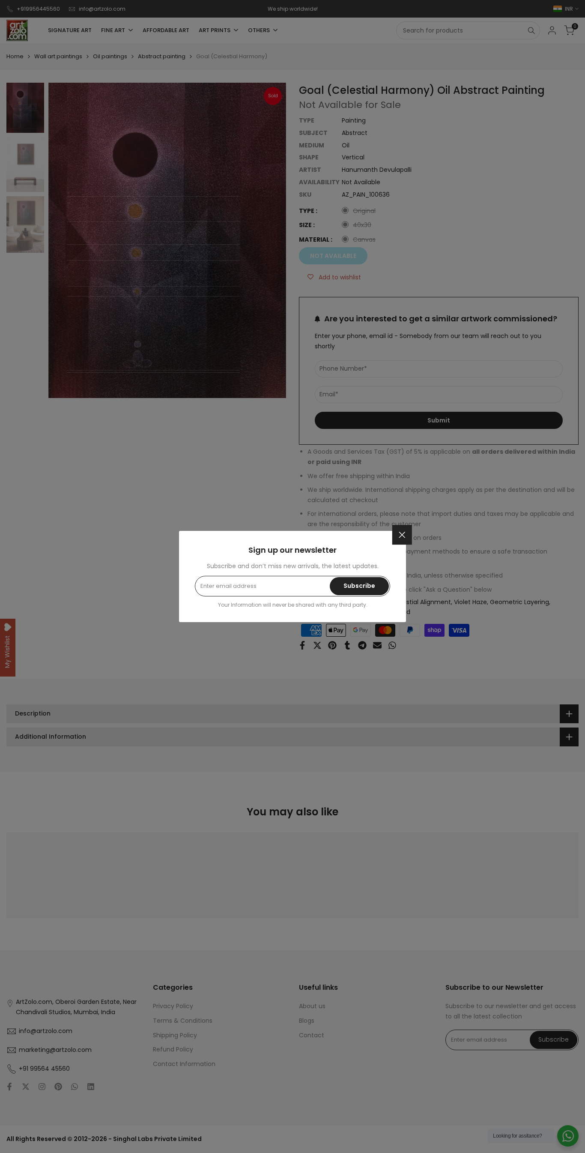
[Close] (402, 535)
